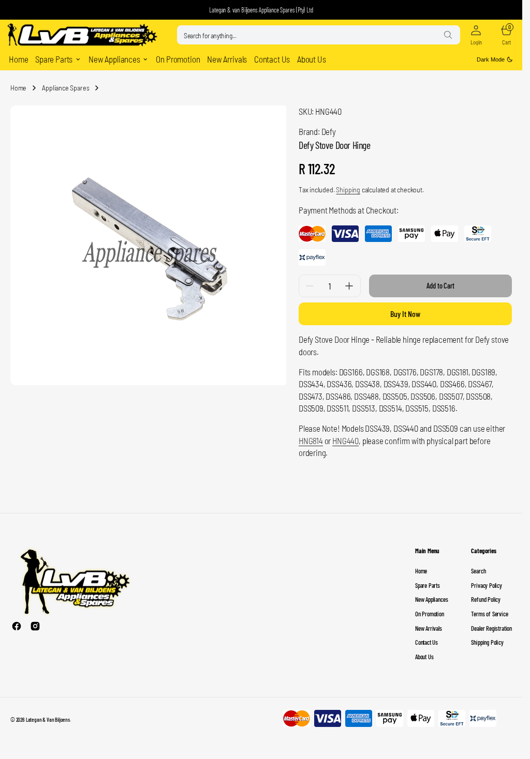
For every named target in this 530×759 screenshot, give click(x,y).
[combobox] (318, 34)
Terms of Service (489, 614)
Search (478, 571)
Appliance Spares (65, 87)
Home (18, 87)
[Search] (448, 34)
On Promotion (429, 614)
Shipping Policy (487, 642)
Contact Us (426, 642)
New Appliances (431, 599)
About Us (424, 656)
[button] (476, 35)
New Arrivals (428, 628)
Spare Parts (427, 585)
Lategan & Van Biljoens (48, 719)
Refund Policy (485, 599)
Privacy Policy (486, 585)
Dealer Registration (491, 628)
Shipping (348, 189)
